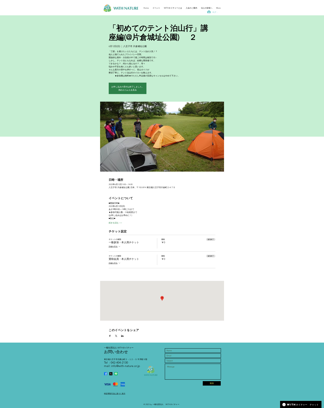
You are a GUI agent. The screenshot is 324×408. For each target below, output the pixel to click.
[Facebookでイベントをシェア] (110, 336)
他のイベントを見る (127, 90)
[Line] (116, 373)
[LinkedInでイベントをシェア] (122, 336)
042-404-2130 (119, 362)
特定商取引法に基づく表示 (114, 393)
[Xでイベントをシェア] (116, 336)
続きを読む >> (115, 223)
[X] (110, 373)
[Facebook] (105, 373)
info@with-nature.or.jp (125, 366)
